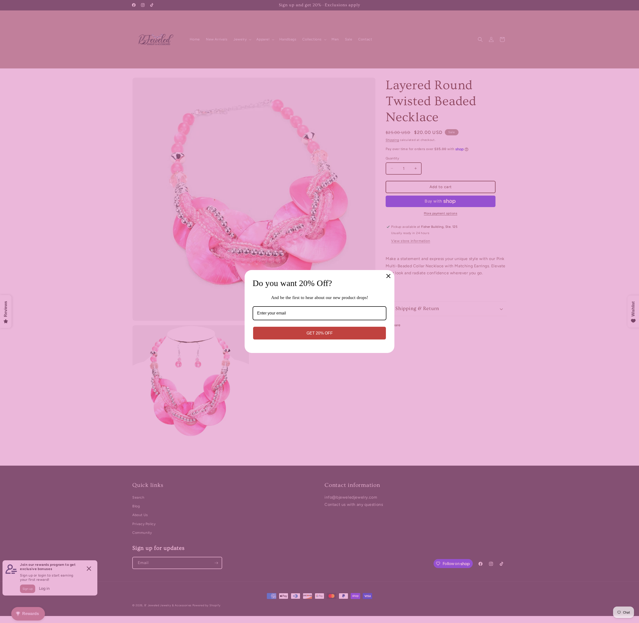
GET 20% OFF (320, 333)
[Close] (388, 276)
